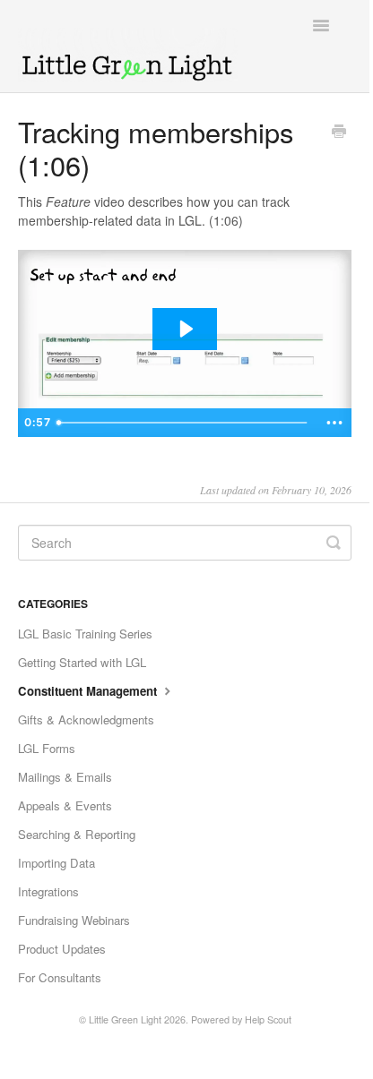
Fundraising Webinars (74, 920)
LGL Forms (46, 748)
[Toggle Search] (333, 543)
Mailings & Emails (65, 776)
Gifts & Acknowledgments (86, 719)
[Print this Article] (339, 132)
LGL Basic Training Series (85, 633)
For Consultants (59, 977)
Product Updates (62, 948)
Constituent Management (89, 690)
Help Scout (268, 1019)
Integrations (48, 891)
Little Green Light (125, 1019)
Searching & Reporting (76, 834)
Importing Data (56, 862)
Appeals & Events (65, 805)
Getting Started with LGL (82, 662)
